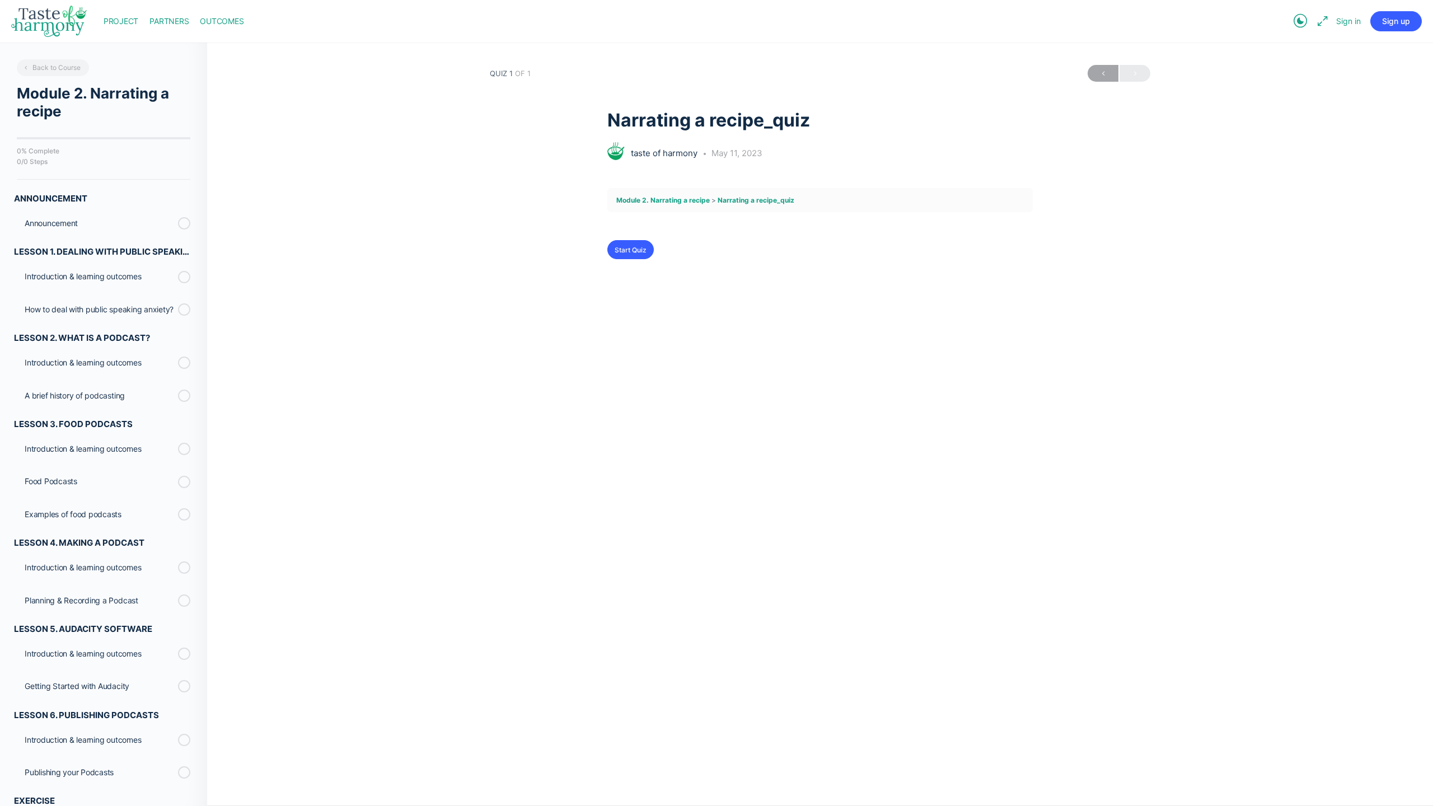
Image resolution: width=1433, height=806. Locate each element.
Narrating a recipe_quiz (756, 200)
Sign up (1396, 21)
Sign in (1348, 21)
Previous (1103, 73)
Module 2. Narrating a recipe (663, 200)
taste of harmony (665, 153)
